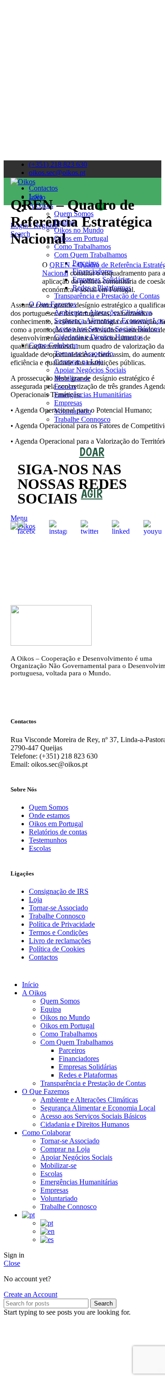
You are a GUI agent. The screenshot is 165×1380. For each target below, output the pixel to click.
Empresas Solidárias (88, 1067)
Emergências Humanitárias (79, 1182)
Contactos (43, 957)
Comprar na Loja (65, 1149)
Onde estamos (49, 815)
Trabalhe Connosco (57, 916)
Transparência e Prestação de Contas (93, 1083)
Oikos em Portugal (56, 824)
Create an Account (30, 1294)
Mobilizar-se (58, 1165)
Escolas (40, 848)
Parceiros (72, 1050)
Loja (35, 899)
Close (12, 1263)
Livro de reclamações (60, 941)
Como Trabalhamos (68, 1034)
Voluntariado (58, 1198)
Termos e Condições (58, 932)
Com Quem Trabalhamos (76, 1042)
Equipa (50, 1009)
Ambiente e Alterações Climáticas (89, 1100)
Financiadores (79, 1058)
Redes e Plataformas (88, 1075)
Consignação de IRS (58, 891)
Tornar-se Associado (58, 908)
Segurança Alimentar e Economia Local (97, 1108)
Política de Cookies (57, 949)
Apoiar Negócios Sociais (76, 1157)
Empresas (54, 1190)
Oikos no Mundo (65, 1017)
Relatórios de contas (58, 832)
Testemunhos (48, 840)
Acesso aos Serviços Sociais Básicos (93, 1116)
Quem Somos (48, 807)
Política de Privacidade (62, 924)
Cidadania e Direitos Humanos (84, 1124)
